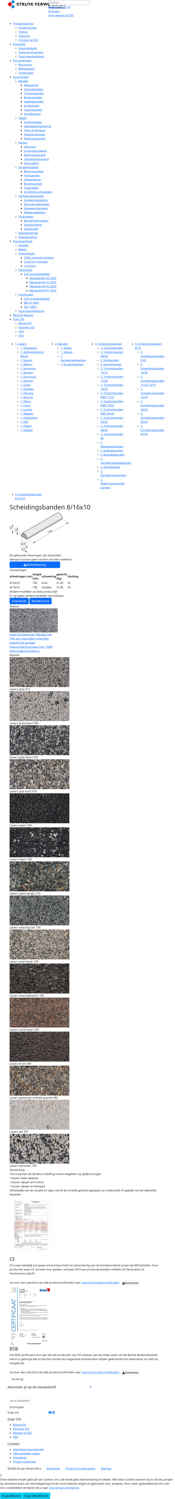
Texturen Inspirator (31, 52)
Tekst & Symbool (34, 130)
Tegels (22, 118)
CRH (21, 331)
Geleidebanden (34, 102)
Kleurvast (30, 147)
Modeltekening (36, 565)
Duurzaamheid (22, 241)
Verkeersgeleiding (36, 200)
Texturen (24, 36)
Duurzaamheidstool (31, 56)
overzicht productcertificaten (100, 1282)
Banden (23, 81)
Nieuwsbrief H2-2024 (42, 286)
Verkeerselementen (31, 196)
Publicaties (25, 270)
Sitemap (106, 1468)
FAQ (21, 336)
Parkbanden (32, 175)
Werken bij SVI (22, 1433)
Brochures (25, 65)
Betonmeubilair (34, 171)
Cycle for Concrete (36, 262)
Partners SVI (26, 327)
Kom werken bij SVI (61, 15)
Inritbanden (31, 106)
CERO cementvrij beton (39, 258)
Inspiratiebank (27, 48)
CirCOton (30, 266)
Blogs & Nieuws (23, 315)
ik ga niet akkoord (36, 1496)
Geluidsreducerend (36, 159)
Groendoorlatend (35, 151)
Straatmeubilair (28, 167)
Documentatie (22, 60)
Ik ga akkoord (11, 1496)
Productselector (23, 23)
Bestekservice (40, 601)
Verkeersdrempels (36, 208)
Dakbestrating (27, 237)
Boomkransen (33, 184)
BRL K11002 (31, 303)
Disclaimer (20, 1457)
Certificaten (25, 73)
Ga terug (17, 1379)
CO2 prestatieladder (37, 274)
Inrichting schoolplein (38, 192)
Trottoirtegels (33, 122)
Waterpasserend (34, 138)
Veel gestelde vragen (26, 1453)
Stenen (23, 143)
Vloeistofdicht (33, 225)
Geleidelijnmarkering (37, 126)
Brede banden (33, 97)
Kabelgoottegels (34, 134)
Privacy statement (24, 1462)
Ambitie (23, 245)
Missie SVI (24, 323)
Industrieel (31, 229)
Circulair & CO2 (28, 40)
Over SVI (18, 319)
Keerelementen (28, 233)
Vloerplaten (25, 216)
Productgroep (27, 28)
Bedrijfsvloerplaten (36, 221)
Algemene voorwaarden (28, 1449)
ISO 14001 (30, 307)
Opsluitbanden (33, 89)
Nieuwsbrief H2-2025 (42, 278)
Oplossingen (26, 253)
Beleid (22, 249)
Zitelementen (32, 180)
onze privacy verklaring (64, 1488)
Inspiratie (19, 44)
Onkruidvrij (31, 163)
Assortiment (21, 77)
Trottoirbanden (34, 93)
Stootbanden (32, 114)
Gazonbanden (33, 110)
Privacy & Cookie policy (80, 1468)
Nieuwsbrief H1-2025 (42, 282)
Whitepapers (26, 69)
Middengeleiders (35, 212)
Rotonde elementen (37, 204)
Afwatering (31, 85)
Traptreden (31, 188)
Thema (22, 32)
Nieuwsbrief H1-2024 (42, 290)
